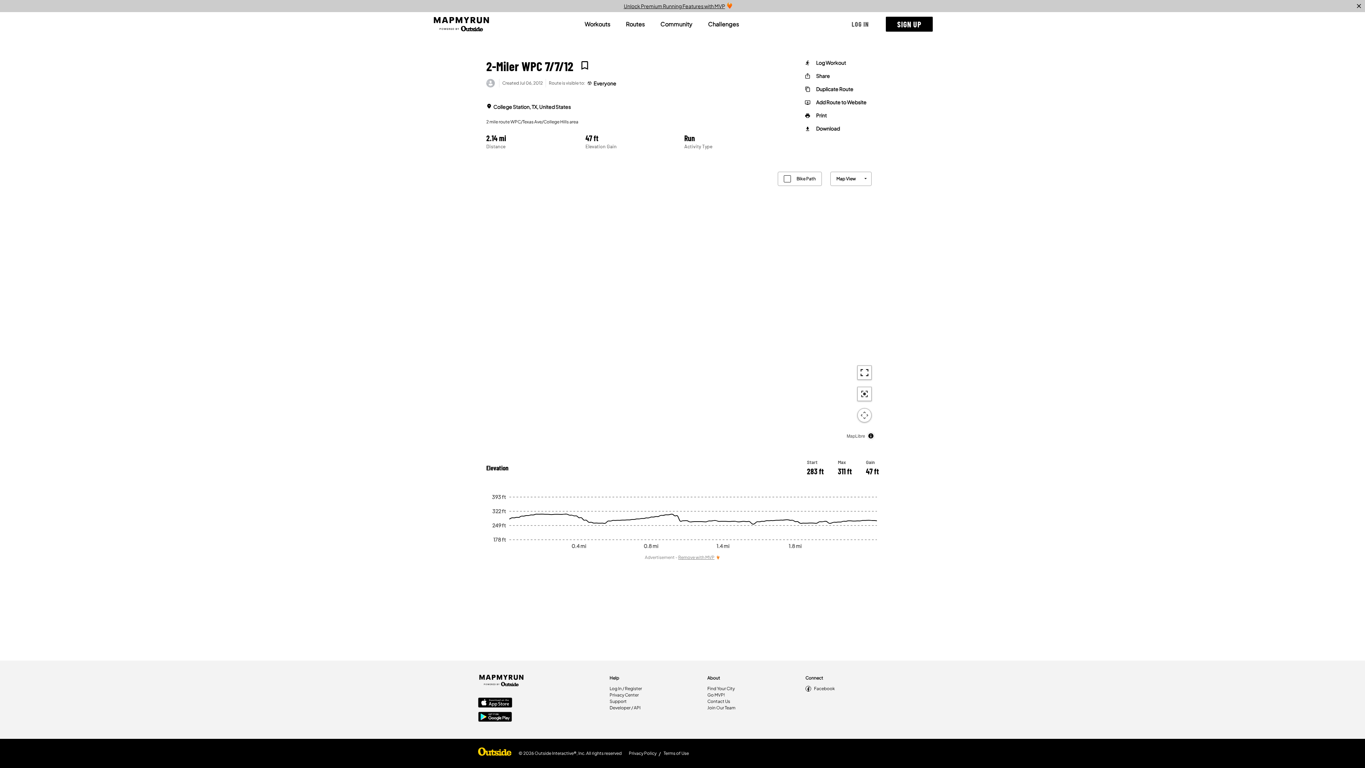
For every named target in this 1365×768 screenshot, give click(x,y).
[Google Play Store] (495, 717)
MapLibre (856, 436)
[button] (860, 24)
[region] (682, 304)
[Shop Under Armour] (495, 753)
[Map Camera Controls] (864, 415)
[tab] (597, 24)
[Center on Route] (864, 394)
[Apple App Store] (495, 703)
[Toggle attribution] (871, 436)
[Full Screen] (864, 373)
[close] (1359, 6)
